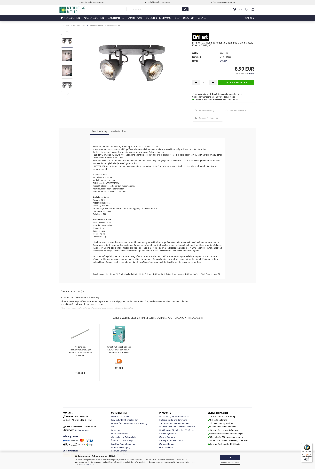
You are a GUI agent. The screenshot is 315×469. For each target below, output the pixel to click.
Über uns (115, 451)
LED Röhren (189, 430)
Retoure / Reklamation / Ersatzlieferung (129, 423)
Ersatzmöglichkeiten (168, 433)
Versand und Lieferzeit (121, 416)
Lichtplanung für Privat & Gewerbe (174, 416)
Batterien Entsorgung (120, 447)
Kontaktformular (82, 430)
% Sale (202, 17)
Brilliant (223, 61)
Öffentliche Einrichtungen (122, 440)
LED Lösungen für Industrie (171, 430)
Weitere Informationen (230, 463)
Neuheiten (169, 447)
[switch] (306, 459)
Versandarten (70, 450)
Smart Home (135, 17)
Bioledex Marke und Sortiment (173, 420)
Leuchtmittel (116, 17)
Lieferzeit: (196, 57)
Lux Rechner (183, 423)
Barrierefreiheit (122, 433)
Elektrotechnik (184, 17)
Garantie (123, 451)
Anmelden (128, 308)
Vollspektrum (189, 427)
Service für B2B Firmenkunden (124, 420)
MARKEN (249, 17)
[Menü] (311, 444)
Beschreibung (99, 131)
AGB (113, 433)
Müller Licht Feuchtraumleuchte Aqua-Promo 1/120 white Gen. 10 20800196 (80, 351)
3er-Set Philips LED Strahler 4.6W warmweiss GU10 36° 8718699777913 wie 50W (119, 350)
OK (230, 457)
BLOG (113, 427)
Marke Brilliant (119, 131)
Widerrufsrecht (117, 437)
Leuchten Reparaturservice (123, 444)
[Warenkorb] (253, 9)
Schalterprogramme (158, 17)
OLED (161, 447)
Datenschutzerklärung (89, 464)
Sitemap (170, 444)
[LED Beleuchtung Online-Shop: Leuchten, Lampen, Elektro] (72, 10)
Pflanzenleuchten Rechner (171, 427)
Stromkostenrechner (168, 423)
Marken (162, 444)
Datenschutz (130, 437)
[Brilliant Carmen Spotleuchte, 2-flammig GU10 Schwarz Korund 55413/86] (132, 63)
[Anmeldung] (240, 9)
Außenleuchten (94, 17)
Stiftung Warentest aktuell (171, 440)
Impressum (116, 430)
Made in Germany (167, 437)
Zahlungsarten (71, 436)
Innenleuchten (70, 17)
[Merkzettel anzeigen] (247, 9)
